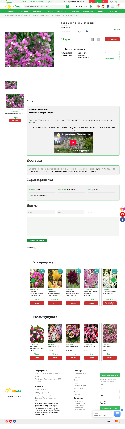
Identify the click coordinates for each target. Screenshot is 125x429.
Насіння (50, 11)
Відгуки (76, 391)
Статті (105, 2)
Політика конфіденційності (80, 384)
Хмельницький (53, 405)
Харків (40, 403)
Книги (100, 11)
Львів (40, 405)
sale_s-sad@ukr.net (41, 390)
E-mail (102, 395)
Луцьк (52, 407)
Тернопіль (46, 407)
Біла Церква (50, 411)
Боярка (37, 414)
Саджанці (11, 11)
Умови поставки (80, 374)
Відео (92, 2)
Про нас (9, 3)
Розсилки (103, 401)
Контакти (24, 2)
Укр (116, 2)
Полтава (50, 403)
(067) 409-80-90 (82, 6)
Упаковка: (32, 190)
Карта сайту (78, 388)
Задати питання (110, 53)
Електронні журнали (37, 2)
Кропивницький (40, 411)
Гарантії (49, 2)
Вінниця (45, 405)
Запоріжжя (38, 407)
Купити (114, 39)
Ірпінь (43, 412)
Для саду (75, 11)
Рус (111, 2)
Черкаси (50, 409)
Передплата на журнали (110, 375)
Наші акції (113, 11)
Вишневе (55, 412)
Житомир (38, 409)
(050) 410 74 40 (83, 53)
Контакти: (39, 386)
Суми (37, 405)
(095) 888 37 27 (83, 55)
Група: (31, 195)
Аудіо (98, 2)
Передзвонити (109, 58)
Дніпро (45, 403)
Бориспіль (57, 411)
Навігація (78, 370)
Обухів (42, 414)
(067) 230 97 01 (42, 393)
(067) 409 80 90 (66, 53)
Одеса (56, 403)
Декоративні (88, 11)
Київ (36, 403)
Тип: (89, 190)
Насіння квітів (62, 11)
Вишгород (48, 412)
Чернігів (44, 409)
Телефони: (78, 398)
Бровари (38, 412)
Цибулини (37, 11)
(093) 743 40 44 (83, 57)
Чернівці (55, 409)
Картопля (24, 11)
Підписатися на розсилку (109, 408)
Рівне (55, 407)
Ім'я (101, 389)
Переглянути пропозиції (109, 303)
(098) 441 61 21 (66, 55)
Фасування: (62, 190)
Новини (103, 403)
